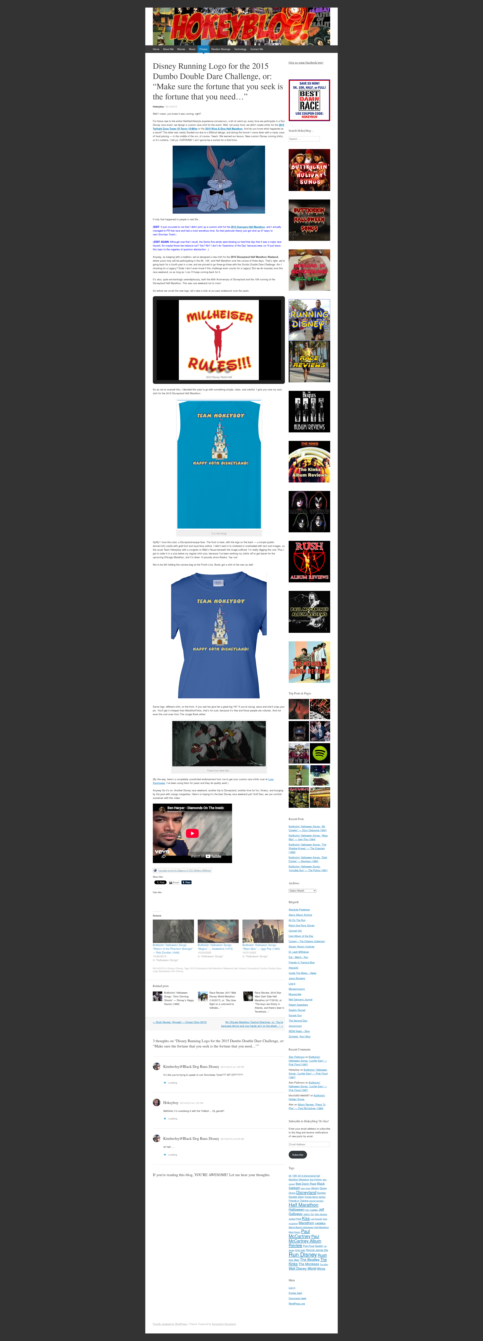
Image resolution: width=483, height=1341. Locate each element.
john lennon (321, 1214)
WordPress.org (297, 1303)
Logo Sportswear (161, 971)
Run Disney (177, 971)
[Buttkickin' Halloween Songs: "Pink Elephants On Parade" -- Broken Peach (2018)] (299, 753)
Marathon (306, 1222)
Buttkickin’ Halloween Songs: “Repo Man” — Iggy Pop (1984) (261, 947)
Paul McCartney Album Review (305, 1240)
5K (290, 1175)
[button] (210, 370)
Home (156, 49)
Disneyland (253, 968)
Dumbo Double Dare (270, 968)
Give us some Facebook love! (306, 62)
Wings (321, 1268)
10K (294, 1175)
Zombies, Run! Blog (299, 1036)
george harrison (316, 1200)
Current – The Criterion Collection (307, 941)
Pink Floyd (308, 1246)
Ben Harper (240, 968)
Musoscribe (295, 994)
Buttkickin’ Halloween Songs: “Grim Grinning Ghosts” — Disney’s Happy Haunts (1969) (179, 998)
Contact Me (256, 49)
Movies (181, 49)
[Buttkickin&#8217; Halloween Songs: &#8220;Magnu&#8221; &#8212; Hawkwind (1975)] (218, 931)
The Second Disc (298, 1020)
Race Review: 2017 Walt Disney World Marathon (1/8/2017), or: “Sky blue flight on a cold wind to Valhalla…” (222, 1000)
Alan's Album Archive (300, 915)
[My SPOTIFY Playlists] (320, 753)
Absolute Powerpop (299, 909)
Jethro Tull (308, 1214)
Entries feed (295, 1293)
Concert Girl (295, 930)
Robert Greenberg (298, 1004)
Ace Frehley (316, 1179)
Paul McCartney (300, 1233)
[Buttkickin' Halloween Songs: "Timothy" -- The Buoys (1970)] (320, 731)
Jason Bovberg (297, 978)
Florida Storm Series (315, 1196)
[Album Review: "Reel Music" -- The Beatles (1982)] (320, 798)
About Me (168, 49)
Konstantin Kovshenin (224, 1324)
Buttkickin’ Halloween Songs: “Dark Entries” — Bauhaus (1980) (308, 859)
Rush (322, 1255)
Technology (240, 49)
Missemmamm (297, 989)
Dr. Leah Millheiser (299, 952)
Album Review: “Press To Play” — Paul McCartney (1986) (307, 1106)
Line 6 (292, 983)
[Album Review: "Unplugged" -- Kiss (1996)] (320, 709)
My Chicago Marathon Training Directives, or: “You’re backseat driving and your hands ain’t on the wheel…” (252, 1024)
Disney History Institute (301, 946)
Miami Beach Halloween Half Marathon (309, 1227)
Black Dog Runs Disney (302, 925)
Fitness (203, 49)
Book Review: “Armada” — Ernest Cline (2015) (180, 1022)
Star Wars (294, 1260)
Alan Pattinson (297, 1057)
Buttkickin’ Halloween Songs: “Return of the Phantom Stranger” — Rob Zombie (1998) (173, 948)
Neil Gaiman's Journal (300, 999)
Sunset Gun (295, 1015)
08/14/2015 (171, 106)
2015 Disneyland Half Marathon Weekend (211, 968)
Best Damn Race (306, 1184)
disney (315, 1188)
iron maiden (311, 1210)
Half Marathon (303, 1204)
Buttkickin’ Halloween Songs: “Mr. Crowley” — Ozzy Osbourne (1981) (308, 828)
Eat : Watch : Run (298, 957)
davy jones (305, 1188)
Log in (292, 1287)
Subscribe (297, 1154)
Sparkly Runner (297, 1010)
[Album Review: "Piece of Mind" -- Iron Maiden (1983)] (299, 798)
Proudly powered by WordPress (170, 1324)
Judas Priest (295, 1218)
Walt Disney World (302, 1268)
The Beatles (310, 1259)
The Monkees (308, 1263)
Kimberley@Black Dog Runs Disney (191, 1066)
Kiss (306, 1218)
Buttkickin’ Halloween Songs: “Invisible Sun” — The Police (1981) (308, 868)
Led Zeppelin (316, 1218)
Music (192, 49)
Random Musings (220, 49)
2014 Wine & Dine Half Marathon (224, 128)
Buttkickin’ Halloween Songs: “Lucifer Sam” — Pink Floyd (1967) (308, 1060)
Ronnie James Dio (317, 1250)
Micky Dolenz (294, 1232)
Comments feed (297, 1298)
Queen (319, 1246)
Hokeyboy (158, 106)
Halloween (297, 1209)
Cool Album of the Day (301, 936)
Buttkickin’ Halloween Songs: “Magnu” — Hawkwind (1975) (215, 947)
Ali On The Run (297, 920)
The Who (324, 1264)
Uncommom (295, 1026)
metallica (320, 1223)
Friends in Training (298, 1200)
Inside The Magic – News (302, 973)
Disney (171, 968)
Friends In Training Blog (302, 962)
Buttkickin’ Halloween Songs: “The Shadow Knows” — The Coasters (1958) (307, 848)
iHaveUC (293, 967)
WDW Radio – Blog (299, 1031)
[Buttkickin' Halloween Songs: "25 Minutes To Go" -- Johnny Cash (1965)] (299, 709)
